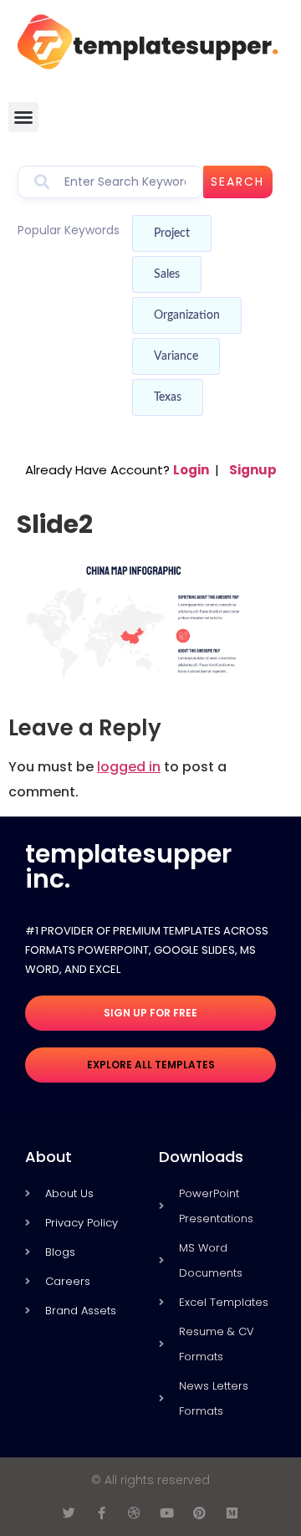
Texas (167, 397)
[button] (23, 117)
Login (191, 470)
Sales (167, 274)
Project (172, 233)
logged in (129, 766)
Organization (187, 315)
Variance (176, 356)
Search (237, 181)
